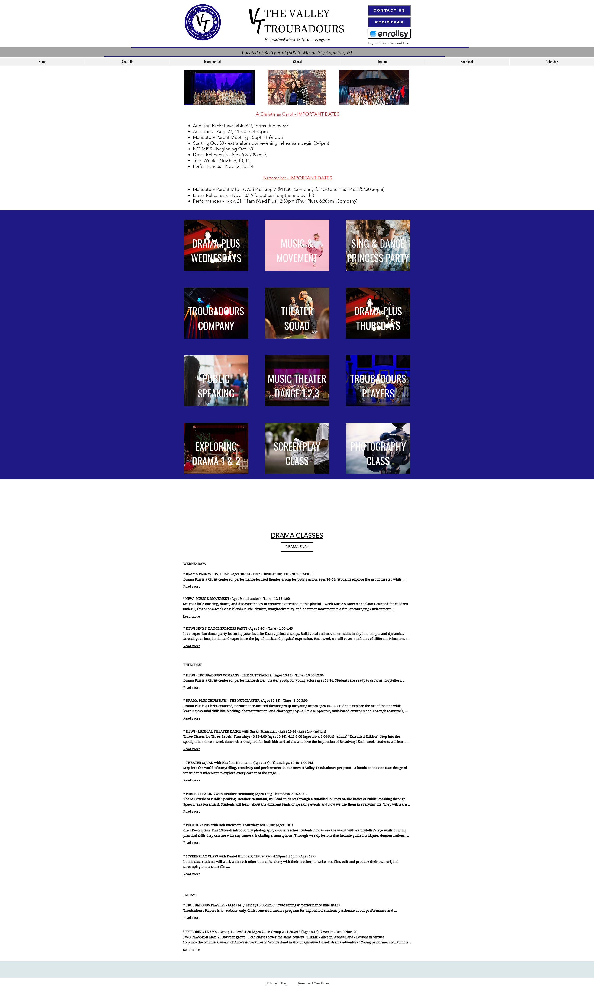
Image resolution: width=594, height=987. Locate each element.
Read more (191, 586)
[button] (212, 62)
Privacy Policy (277, 983)
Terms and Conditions (313, 983)
